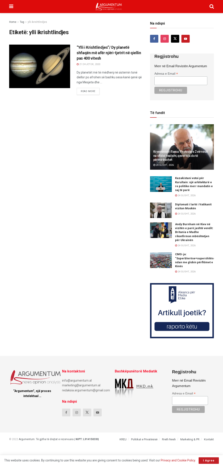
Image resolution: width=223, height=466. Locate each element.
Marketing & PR (189, 439)
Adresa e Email (166, 74)
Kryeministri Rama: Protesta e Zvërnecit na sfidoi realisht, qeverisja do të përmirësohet (180, 155)
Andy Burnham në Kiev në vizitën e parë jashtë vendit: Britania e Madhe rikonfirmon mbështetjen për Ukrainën (194, 232)
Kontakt (209, 439)
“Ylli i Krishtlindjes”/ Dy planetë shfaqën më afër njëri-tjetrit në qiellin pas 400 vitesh (109, 52)
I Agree (209, 460)
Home (12, 21)
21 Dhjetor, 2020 (89, 64)
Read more (90, 90)
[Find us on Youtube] (185, 39)
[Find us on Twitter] (175, 39)
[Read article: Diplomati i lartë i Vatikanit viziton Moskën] (161, 210)
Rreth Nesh (169, 439)
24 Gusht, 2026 (164, 165)
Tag (22, 21)
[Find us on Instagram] (164, 39)
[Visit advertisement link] (182, 310)
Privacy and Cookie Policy (178, 460)
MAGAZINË (20, 48)
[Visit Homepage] (108, 6)
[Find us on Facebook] (154, 39)
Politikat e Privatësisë (144, 439)
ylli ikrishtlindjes (37, 21)
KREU (123, 439)
